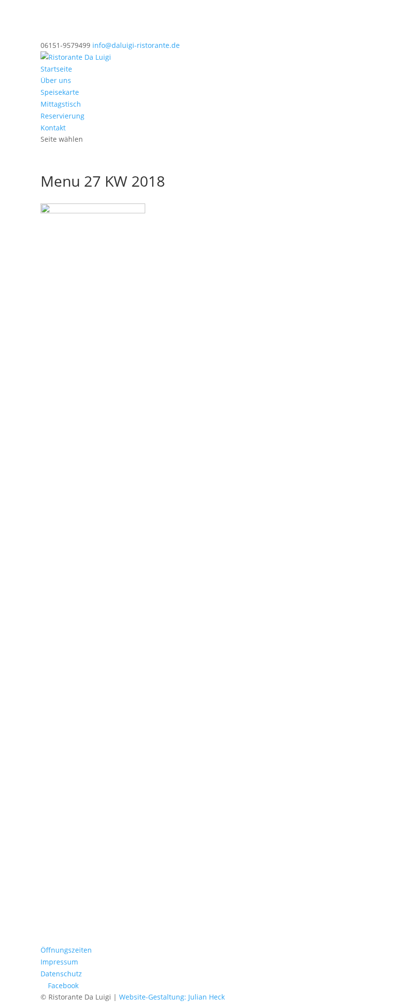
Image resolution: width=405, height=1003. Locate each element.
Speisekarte (59, 92)
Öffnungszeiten (66, 950)
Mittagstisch (60, 104)
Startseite (56, 69)
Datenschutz (61, 973)
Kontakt (53, 127)
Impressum (59, 961)
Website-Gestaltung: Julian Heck (172, 997)
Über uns (55, 80)
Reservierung (62, 115)
